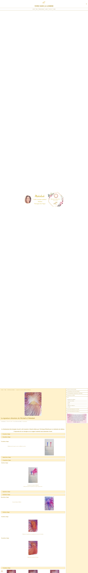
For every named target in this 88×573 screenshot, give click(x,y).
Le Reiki (68, 402)
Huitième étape (6, 494)
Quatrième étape (6, 457)
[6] (33, 475)
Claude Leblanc (33, 429)
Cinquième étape (6, 460)
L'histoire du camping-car (71, 405)
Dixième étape (6, 512)
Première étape (6, 434)
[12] (33, 548)
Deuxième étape (6, 437)
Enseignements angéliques (71, 399)
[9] (49, 503)
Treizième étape (6, 568)
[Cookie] (2, 571)
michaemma (4, 421)
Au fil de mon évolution (18, 421)
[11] (33, 526)
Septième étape (6, 491)
